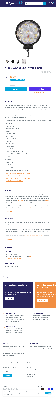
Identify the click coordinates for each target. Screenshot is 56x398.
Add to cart (16, 89)
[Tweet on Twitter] (48, 72)
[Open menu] (3, 3)
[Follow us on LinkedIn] (17, 389)
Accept (48, 393)
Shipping (29, 367)
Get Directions (32, 256)
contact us (20, 200)
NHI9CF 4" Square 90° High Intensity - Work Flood (18, 173)
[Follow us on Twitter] (6, 389)
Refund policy (30, 376)
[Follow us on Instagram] (9, 389)
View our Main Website (32, 365)
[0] (52, 3)
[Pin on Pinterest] (45, 72)
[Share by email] (50, 72)
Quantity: (7, 84)
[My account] (49, 3)
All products (9, 9)
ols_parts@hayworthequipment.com (33, 235)
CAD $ (4, 383)
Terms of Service (31, 374)
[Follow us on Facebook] (4, 389)
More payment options (39, 92)
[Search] (44, 3)
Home (4, 9)
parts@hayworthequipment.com (13, 258)
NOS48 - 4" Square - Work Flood (14, 175)
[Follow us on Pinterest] (11, 389)
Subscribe (7, 375)
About (28, 362)
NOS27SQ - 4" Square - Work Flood (14, 180)
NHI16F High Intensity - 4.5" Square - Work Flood (18, 178)
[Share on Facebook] (42, 72)
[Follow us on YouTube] (14, 389)
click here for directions (34, 208)
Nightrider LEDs (9, 71)
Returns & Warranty (31, 369)
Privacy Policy (30, 372)
